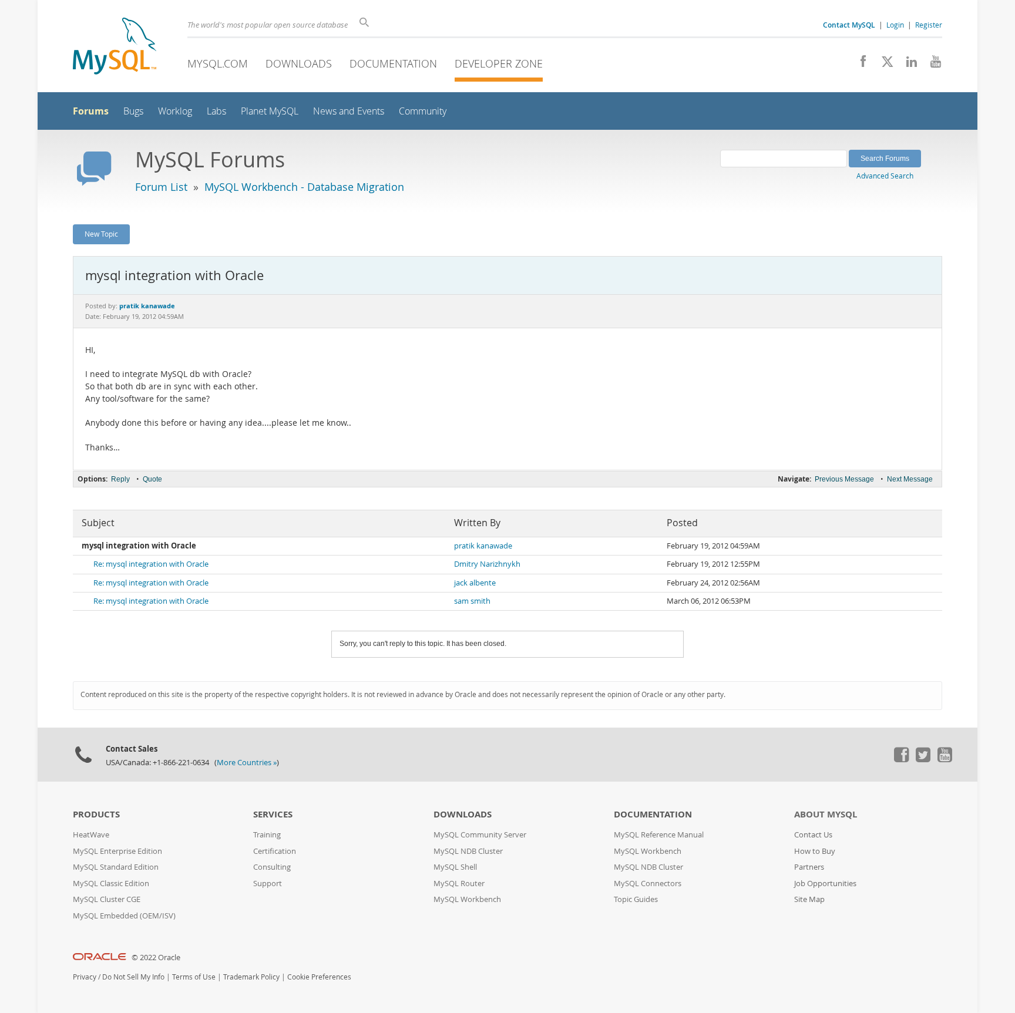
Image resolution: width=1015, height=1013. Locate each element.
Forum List (161, 187)
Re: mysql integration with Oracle (151, 564)
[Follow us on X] (883, 64)
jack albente (475, 583)
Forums (91, 111)
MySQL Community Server (479, 835)
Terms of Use (194, 976)
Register (928, 24)
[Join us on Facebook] (859, 64)
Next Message (910, 479)
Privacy (84, 976)
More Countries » (247, 763)
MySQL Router (459, 884)
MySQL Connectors (647, 884)
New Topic (101, 233)
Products (96, 814)
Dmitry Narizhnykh (487, 564)
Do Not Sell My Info (133, 976)
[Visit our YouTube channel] (931, 64)
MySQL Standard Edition (116, 867)
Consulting (272, 867)
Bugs (133, 111)
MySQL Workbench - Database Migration (304, 187)
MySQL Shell (455, 867)
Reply (120, 479)
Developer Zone (499, 63)
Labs (216, 111)
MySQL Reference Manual (659, 835)
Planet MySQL (269, 111)
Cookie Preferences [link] (319, 976)
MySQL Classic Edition (111, 884)
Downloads (298, 63)
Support (267, 884)
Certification (274, 851)
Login (895, 24)
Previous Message (844, 479)
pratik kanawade (483, 546)
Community (422, 111)
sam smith (472, 601)
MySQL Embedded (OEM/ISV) (124, 916)
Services (273, 814)
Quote (152, 479)
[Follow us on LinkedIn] (907, 64)
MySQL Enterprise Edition (117, 851)
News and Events (348, 111)
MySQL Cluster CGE (106, 899)
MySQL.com (217, 63)
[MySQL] (114, 47)
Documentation (393, 63)
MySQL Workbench (467, 899)
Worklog (175, 111)
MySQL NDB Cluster (468, 851)
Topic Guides (636, 899)
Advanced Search (884, 175)
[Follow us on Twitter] (922, 759)
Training (267, 835)
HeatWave (91, 835)
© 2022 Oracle (156, 957)
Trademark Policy (251, 976)
